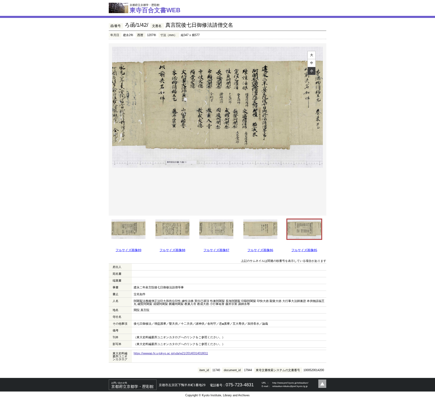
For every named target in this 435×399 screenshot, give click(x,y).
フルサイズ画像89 (128, 250)
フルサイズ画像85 (304, 250)
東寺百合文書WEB (155, 8)
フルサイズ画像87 (216, 250)
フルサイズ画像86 (260, 250)
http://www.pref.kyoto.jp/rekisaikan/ (290, 383)
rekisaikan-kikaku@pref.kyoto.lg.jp (290, 386)
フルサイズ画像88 (172, 250)
